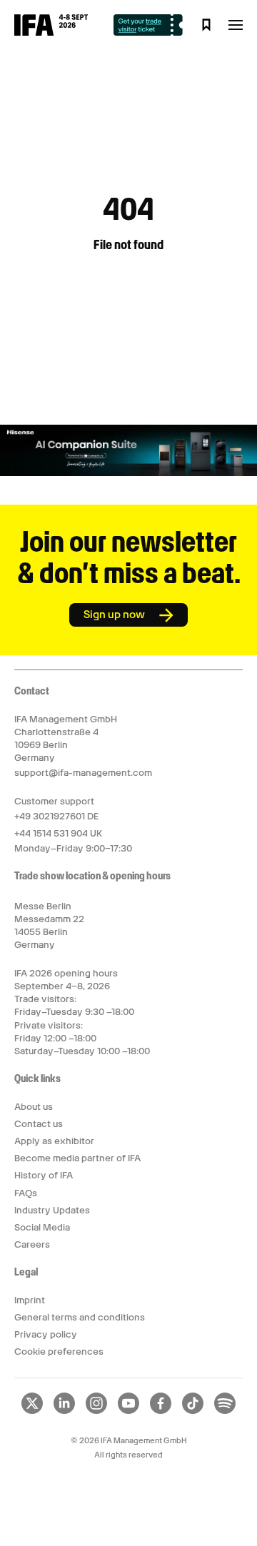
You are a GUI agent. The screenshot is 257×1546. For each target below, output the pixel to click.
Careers (32, 1244)
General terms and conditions (79, 1317)
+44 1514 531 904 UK (58, 833)
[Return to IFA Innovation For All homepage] (51, 32)
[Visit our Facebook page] (160, 1411)
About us (33, 1106)
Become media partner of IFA (77, 1158)
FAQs (25, 1193)
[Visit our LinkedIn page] (64, 1411)
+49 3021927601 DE (56, 816)
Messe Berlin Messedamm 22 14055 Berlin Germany (49, 926)
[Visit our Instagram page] (96, 1411)
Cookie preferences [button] (59, 1351)
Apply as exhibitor (54, 1141)
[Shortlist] (206, 25)
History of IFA (43, 1175)
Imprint (29, 1300)
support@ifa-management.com (83, 772)
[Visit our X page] (32, 1411)
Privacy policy (45, 1334)
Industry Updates (52, 1210)
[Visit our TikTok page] (192, 1411)
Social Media (42, 1227)
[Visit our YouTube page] (128, 1411)
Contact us (38, 1123)
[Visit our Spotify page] (225, 1411)
